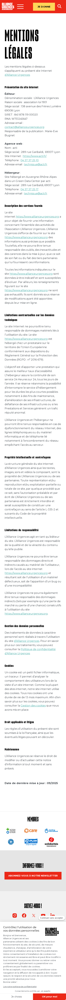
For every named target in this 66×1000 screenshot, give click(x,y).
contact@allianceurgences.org (24, 127)
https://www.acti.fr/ (34, 156)
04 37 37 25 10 (30, 160)
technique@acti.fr (35, 164)
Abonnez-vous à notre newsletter (33, 875)
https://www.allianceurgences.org (37, 216)
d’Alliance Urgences (17, 74)
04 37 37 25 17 (29, 189)
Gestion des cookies (33, 705)
